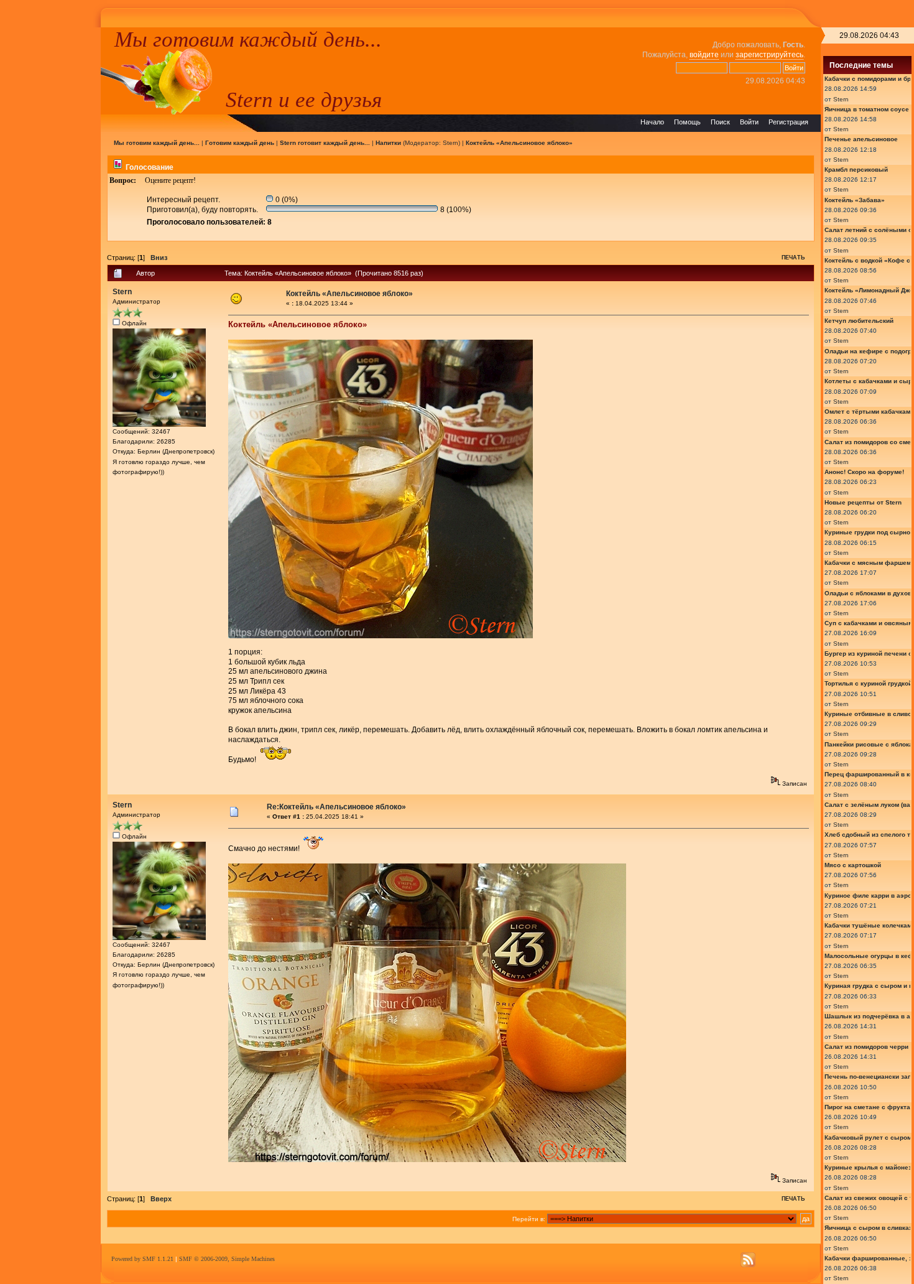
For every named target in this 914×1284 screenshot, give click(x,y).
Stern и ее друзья (304, 99)
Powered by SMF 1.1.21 (142, 1258)
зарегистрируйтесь (769, 54)
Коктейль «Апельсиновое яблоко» (519, 142)
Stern (450, 142)
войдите (704, 54)
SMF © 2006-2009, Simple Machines (227, 1258)
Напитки (388, 142)
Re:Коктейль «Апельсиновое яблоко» (336, 806)
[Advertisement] (50, 214)
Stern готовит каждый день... (325, 142)
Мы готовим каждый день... (248, 39)
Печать (793, 257)
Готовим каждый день (239, 142)
